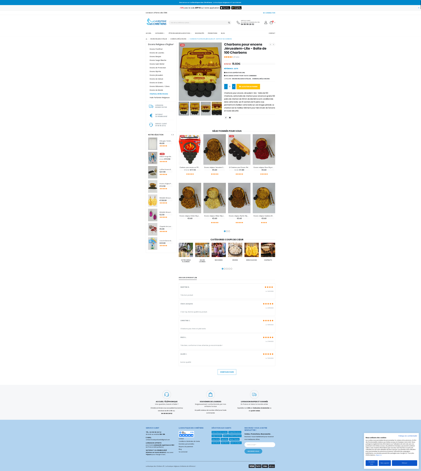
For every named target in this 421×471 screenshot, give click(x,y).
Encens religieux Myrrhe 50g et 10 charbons (239, 216)
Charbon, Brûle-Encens (178, 39)
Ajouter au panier (249, 86)
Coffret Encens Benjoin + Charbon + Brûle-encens (166, 169)
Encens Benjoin (155, 56)
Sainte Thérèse (234, 439)
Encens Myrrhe (155, 71)
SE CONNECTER (269, 13)
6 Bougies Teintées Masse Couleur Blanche (166, 141)
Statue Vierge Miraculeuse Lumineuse (166, 156)
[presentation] (172, 135)
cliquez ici (379, 455)
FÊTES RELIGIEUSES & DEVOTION (179, 33)
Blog (223, 33)
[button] (272, 23)
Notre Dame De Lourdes (219, 432)
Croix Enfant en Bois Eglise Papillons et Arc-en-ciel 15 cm (166, 241)
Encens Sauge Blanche (158, 60)
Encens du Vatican (156, 79)
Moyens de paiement (186, 447)
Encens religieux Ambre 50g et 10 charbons (190, 216)
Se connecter (183, 452)
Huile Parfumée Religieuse (160, 97)
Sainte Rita (224, 439)
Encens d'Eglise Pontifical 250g (166, 184)
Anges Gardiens (217, 436)
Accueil (148, 33)
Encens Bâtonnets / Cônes (160, 86)
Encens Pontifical (156, 49)
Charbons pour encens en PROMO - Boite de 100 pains (190, 167)
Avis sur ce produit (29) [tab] (188, 278)
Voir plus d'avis (227, 372)
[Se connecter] (265, 22)
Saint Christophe (236, 443)
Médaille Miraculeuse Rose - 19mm (166, 212)
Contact (272, 33)
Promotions (212, 33)
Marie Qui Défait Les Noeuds (232, 436)
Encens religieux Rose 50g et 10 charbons (264, 167)
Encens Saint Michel (157, 64)
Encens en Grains (156, 82)
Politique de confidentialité (407, 436)
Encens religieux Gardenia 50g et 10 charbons (264, 216)
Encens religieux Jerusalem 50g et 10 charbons (214, 167)
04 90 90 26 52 (247, 24)
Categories (159, 33)
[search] (229, 22)
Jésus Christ (215, 439)
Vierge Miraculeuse (235, 432)
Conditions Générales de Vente (189, 441)
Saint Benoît (225, 443)
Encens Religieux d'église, (241, 79)
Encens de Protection (158, 68)
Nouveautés (199, 33)
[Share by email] (230, 117)
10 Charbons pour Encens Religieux (239, 167)
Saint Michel (216, 443)
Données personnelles (186, 444)
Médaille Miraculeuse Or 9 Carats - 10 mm (166, 198)
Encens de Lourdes (157, 53)
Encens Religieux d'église (158, 39)
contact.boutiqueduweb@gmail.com (158, 440)
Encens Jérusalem (156, 75)
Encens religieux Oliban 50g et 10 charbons (214, 216)
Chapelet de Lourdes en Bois (166, 226)
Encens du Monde (156, 90)
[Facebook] (226, 117)
